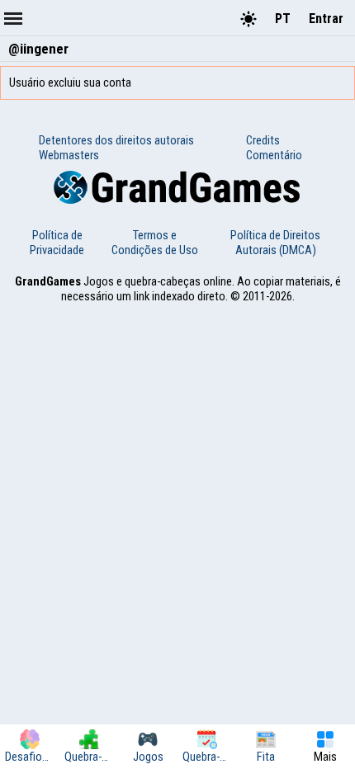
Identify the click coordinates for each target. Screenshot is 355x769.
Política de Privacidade (57, 242)
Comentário (274, 155)
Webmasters (69, 155)
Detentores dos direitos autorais (116, 140)
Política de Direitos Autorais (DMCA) (275, 242)
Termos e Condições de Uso (154, 242)
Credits (263, 140)
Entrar (326, 18)
